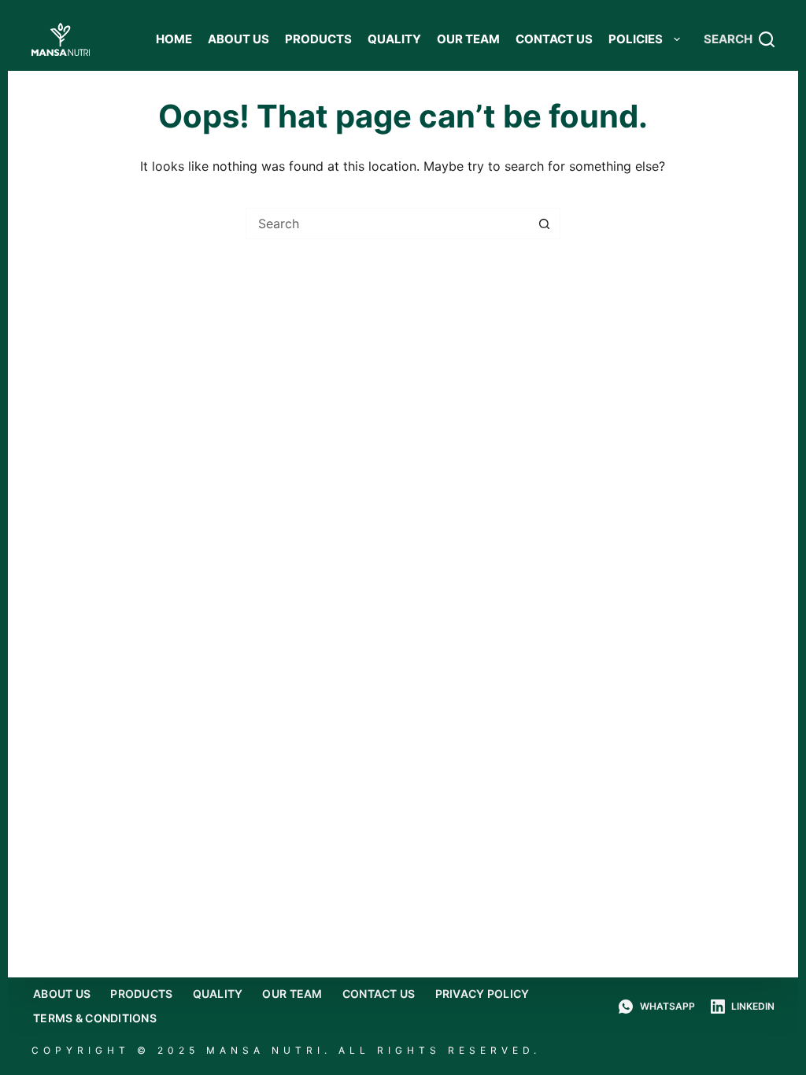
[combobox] (388, 223)
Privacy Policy (482, 993)
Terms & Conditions (95, 1018)
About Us (238, 38)
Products (318, 38)
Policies (636, 38)
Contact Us (554, 38)
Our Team (468, 38)
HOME (174, 38)
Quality (394, 38)
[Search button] (545, 223)
